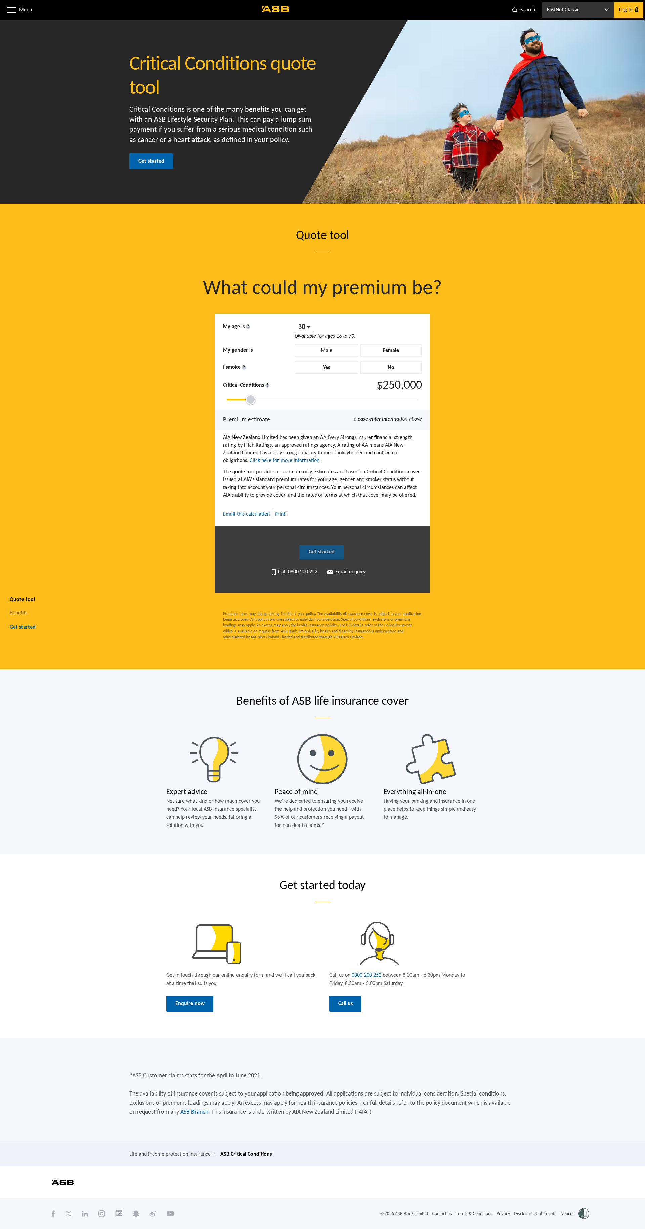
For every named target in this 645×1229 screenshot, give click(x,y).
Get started (151, 161)
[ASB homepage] (275, 9)
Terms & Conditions (474, 1213)
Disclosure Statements (535, 1213)
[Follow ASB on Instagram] (101, 1213)
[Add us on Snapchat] (136, 1213)
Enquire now (190, 1003)
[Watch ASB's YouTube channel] (170, 1213)
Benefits (18, 612)
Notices (567, 1213)
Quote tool (22, 599)
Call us (345, 1003)
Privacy (503, 1213)
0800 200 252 (366, 975)
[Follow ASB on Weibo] (153, 1213)
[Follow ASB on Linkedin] (85, 1213)
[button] (11, 10)
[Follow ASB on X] (68, 1213)
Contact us (442, 1213)
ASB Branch (194, 1112)
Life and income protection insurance (170, 1154)
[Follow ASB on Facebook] (53, 1213)
